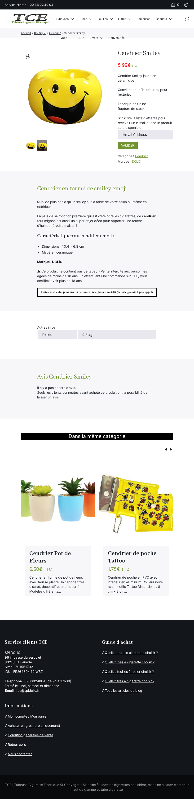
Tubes (83, 19)
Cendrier (141, 156)
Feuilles (102, 19)
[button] (28, 56)
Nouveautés (116, 38)
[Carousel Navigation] (97, 450)
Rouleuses (143, 19)
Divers (93, 38)
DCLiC (136, 161)
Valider (127, 145)
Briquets (161, 19)
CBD (81, 38)
